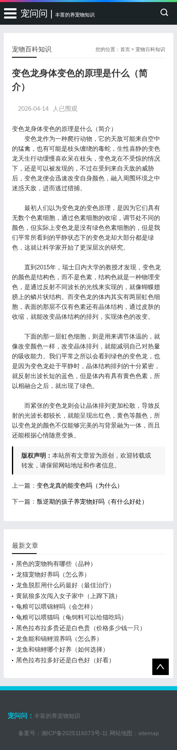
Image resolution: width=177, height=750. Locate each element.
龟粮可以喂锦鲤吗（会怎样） (56, 606)
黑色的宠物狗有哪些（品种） (56, 563)
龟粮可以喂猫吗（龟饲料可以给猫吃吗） (71, 617)
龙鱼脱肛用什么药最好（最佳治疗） (65, 585)
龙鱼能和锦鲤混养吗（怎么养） (59, 638)
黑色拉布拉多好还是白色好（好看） (65, 660)
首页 (125, 49)
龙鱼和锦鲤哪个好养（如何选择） (62, 649)
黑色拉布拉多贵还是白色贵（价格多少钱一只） (81, 627)
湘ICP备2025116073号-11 (74, 733)
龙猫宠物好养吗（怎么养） (53, 574)
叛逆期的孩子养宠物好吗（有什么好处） (92, 501)
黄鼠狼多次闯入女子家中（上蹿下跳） (68, 595)
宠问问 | (58, 13)
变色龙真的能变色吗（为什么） (80, 485)
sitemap (148, 733)
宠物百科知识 (150, 49)
